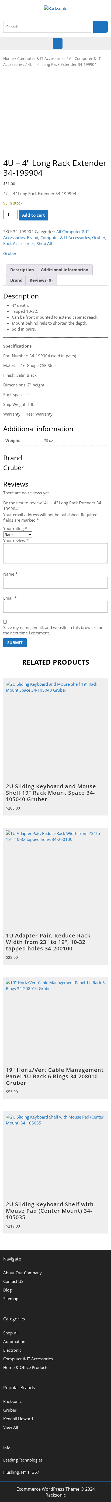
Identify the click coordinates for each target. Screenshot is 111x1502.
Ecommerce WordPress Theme (47, 1489)
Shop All (44, 243)
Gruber (98, 237)
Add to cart (33, 215)
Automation (14, 1341)
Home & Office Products (25, 1367)
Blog (7, 1290)
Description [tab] (22, 269)
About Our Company (22, 1272)
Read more (101, 803)
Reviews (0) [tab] (41, 280)
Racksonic (12, 1401)
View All (10, 1427)
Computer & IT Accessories (41, 58)
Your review (16, 540)
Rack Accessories (18, 243)
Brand (32, 237)
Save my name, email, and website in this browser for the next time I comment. (53, 630)
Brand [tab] (16, 280)
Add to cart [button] (101, 952)
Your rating (15, 528)
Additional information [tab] (64, 269)
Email (10, 598)
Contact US (13, 1281)
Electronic (12, 1350)
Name (10, 574)
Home (8, 58)
